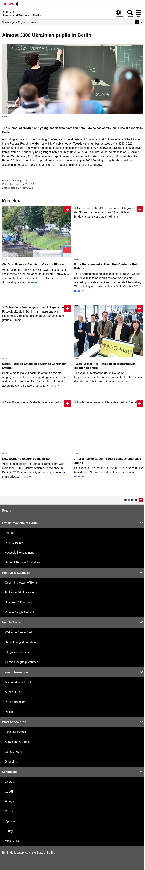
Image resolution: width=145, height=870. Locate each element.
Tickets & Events (15, 731)
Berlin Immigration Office (20, 642)
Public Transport (15, 701)
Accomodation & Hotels (19, 682)
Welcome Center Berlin (19, 632)
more (30, 282)
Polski (9, 811)
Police (9, 711)
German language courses (21, 662)
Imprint (9, 532)
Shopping (11, 761)
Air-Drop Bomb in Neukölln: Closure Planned (33, 264)
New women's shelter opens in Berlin (28, 458)
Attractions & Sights (17, 741)
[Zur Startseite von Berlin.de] (7, 511)
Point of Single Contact (19, 612)
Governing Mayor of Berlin (21, 582)
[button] (139, 22)
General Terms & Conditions (22, 562)
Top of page (130, 499)
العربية (9, 791)
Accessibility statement (19, 552)
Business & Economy (18, 602)
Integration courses (17, 652)
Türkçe (9, 831)
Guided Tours (13, 751)
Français (10, 801)
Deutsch (10, 781)
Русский (10, 821)
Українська (12, 840)
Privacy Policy (14, 542)
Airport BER (12, 692)
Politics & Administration (20, 592)
